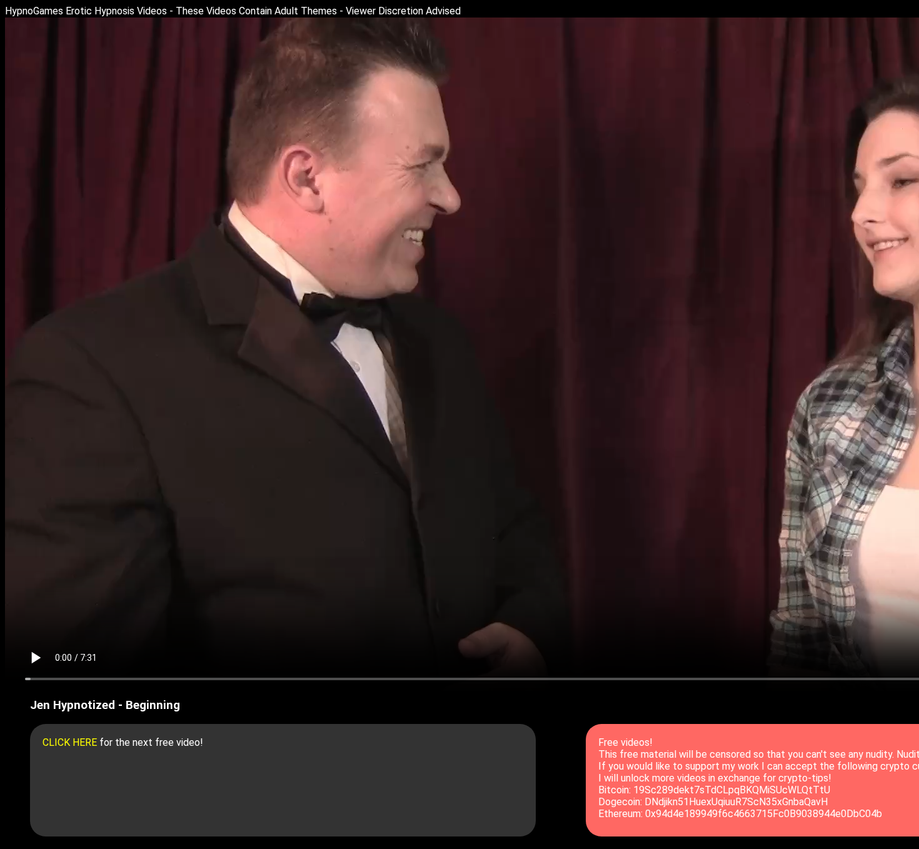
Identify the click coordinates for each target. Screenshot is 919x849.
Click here (70, 742)
